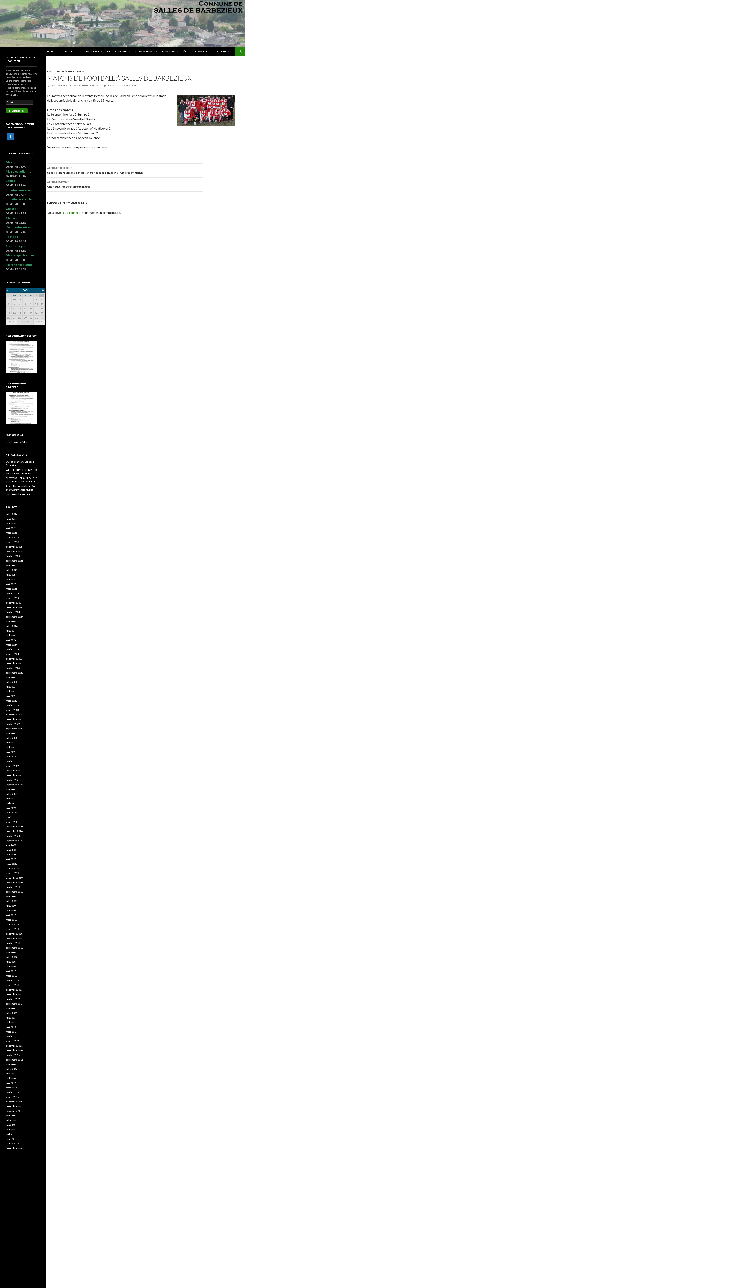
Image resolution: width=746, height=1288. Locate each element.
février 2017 (12, 1036)
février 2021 (12, 817)
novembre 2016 (14, 1050)
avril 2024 (11, 640)
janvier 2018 (12, 985)
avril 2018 (11, 971)
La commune (92, 51)
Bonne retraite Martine (18, 494)
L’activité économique (196, 51)
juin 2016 (11, 1073)
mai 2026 (11, 523)
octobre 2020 (13, 835)
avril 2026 (11, 528)
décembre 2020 (14, 826)
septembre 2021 (14, 784)
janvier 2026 (12, 542)
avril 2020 (11, 859)
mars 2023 (11, 700)
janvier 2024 (12, 654)
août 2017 (11, 1008)
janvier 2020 (12, 873)
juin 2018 (11, 961)
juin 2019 (11, 905)
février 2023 (12, 705)
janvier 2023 (12, 709)
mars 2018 (11, 975)
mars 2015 (11, 1138)
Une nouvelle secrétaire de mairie (68, 184)
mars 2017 (11, 1031)
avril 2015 (11, 1134)
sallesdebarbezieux (89, 85)
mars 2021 (11, 812)
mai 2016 (11, 1078)
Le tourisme (169, 51)
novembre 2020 (14, 831)
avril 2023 (11, 696)
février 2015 (12, 1143)
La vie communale (117, 51)
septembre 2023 (14, 672)
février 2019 (12, 924)
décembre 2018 (14, 933)
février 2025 (12, 593)
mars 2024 (11, 644)
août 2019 (11, 896)
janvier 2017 (12, 1041)
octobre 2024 (13, 612)
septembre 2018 (14, 947)
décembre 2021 (14, 770)
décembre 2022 (14, 714)
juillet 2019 (11, 901)
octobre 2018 (13, 943)
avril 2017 (11, 1027)
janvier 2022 (12, 765)
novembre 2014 (14, 1148)
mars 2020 (11, 863)
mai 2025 (11, 579)
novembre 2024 (14, 607)
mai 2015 (11, 1129)
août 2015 (11, 1115)
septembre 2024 (14, 616)
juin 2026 (11, 518)
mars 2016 (11, 1087)
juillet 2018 (11, 957)
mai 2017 (11, 1022)
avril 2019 (11, 915)
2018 (11, 322)
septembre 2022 (14, 728)
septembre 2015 (14, 1110)
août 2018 (11, 952)
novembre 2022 (14, 719)
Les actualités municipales (65, 71)
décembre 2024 (14, 602)
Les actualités (69, 51)
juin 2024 (11, 630)
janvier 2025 (12, 598)
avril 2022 (11, 751)
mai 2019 (11, 910)
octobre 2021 (13, 779)
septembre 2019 (14, 891)
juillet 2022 (11, 737)
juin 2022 (11, 742)
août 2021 (11, 789)
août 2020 (11, 845)
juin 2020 (11, 849)
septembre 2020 (14, 840)
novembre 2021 (14, 775)
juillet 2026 (11, 514)
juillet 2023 (11, 682)
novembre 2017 (14, 994)
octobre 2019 (13, 887)
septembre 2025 (14, 560)
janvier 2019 (12, 929)
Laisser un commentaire (121, 85)
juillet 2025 (11, 570)
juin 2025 (11, 574)
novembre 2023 (14, 663)
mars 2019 (11, 919)
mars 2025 (11, 588)
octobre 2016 (13, 1055)
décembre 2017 (14, 989)
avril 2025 (11, 584)
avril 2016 (11, 1082)
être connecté (72, 212)
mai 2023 (11, 691)
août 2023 (11, 677)
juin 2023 (11, 686)
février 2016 (12, 1092)
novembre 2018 (14, 938)
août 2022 (11, 733)
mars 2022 (11, 756)
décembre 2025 (14, 546)
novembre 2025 (14, 551)
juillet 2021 (11, 793)
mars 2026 (11, 532)
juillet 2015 (11, 1120)
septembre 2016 (14, 1059)
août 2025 (11, 565)
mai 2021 (11, 803)
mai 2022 (11, 747)
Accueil (51, 51)
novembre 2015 (14, 1106)
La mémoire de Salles (17, 441)
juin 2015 (11, 1124)
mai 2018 (11, 966)
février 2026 (12, 537)
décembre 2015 (14, 1101)
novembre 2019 (14, 882)
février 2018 (12, 980)
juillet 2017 (11, 1013)
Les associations (144, 51)
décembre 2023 (14, 658)
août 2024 (11, 621)
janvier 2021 (12, 821)
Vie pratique (223, 51)
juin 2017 (11, 1017)
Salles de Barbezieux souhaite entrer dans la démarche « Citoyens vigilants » (96, 170)
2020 (39, 322)
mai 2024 (11, 635)
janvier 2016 (12, 1096)
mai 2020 (11, 854)
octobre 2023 (13, 668)
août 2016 (11, 1064)
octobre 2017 (13, 999)
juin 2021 (11, 798)
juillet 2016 (11, 1069)
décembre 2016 (14, 1045)
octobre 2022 (13, 723)
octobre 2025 (13, 556)
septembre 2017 (14, 1003)
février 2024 (12, 649)
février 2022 (12, 761)
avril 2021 (11, 807)
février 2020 (12, 868)
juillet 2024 (11, 626)
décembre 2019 (14, 877)
